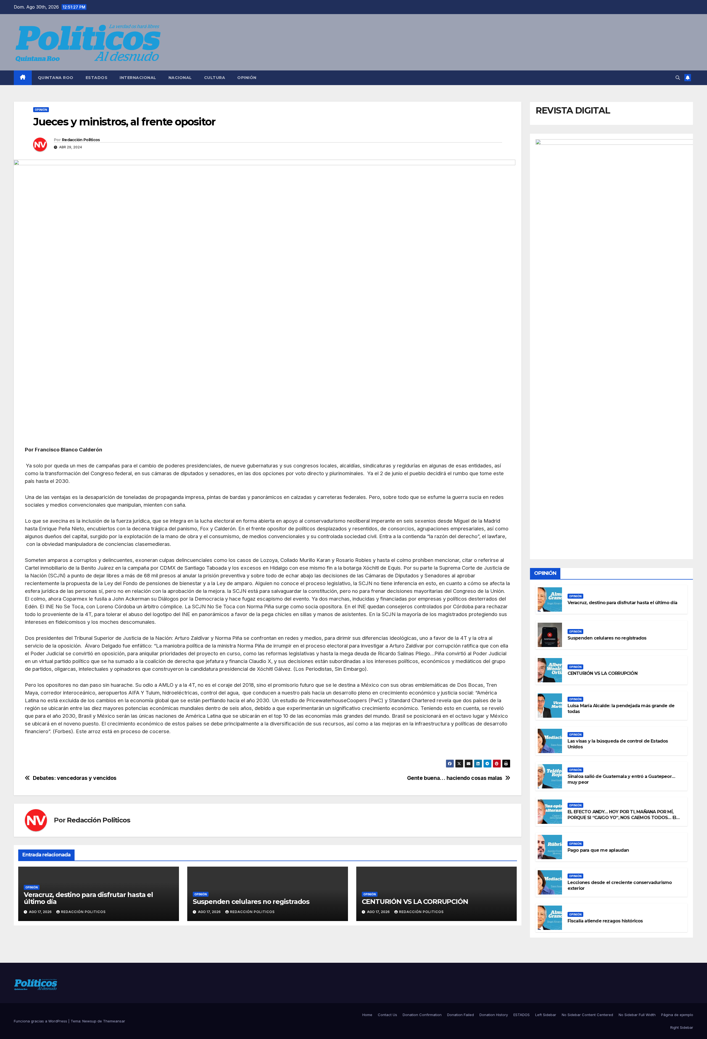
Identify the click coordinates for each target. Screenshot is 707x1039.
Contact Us (387, 1014)
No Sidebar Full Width (637, 1014)
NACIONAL (180, 77)
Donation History (493, 1014)
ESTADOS (97, 77)
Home (367, 1014)
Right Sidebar (681, 1027)
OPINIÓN (247, 77)
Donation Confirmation (422, 1014)
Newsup (89, 1021)
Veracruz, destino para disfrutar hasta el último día (88, 898)
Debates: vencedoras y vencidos (75, 778)
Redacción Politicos (81, 139)
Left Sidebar (545, 1014)
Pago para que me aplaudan (598, 850)
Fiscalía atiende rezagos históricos (605, 921)
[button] (678, 77)
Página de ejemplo (677, 1014)
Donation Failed (460, 1014)
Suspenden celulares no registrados (251, 902)
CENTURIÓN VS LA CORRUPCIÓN (415, 902)
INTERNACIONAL (138, 77)
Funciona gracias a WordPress (41, 1021)
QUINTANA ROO (55, 77)
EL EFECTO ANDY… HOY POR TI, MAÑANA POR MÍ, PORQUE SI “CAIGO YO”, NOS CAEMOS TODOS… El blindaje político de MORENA (622, 817)
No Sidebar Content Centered (587, 1014)
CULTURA (214, 77)
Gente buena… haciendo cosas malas (454, 778)
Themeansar (114, 1021)
